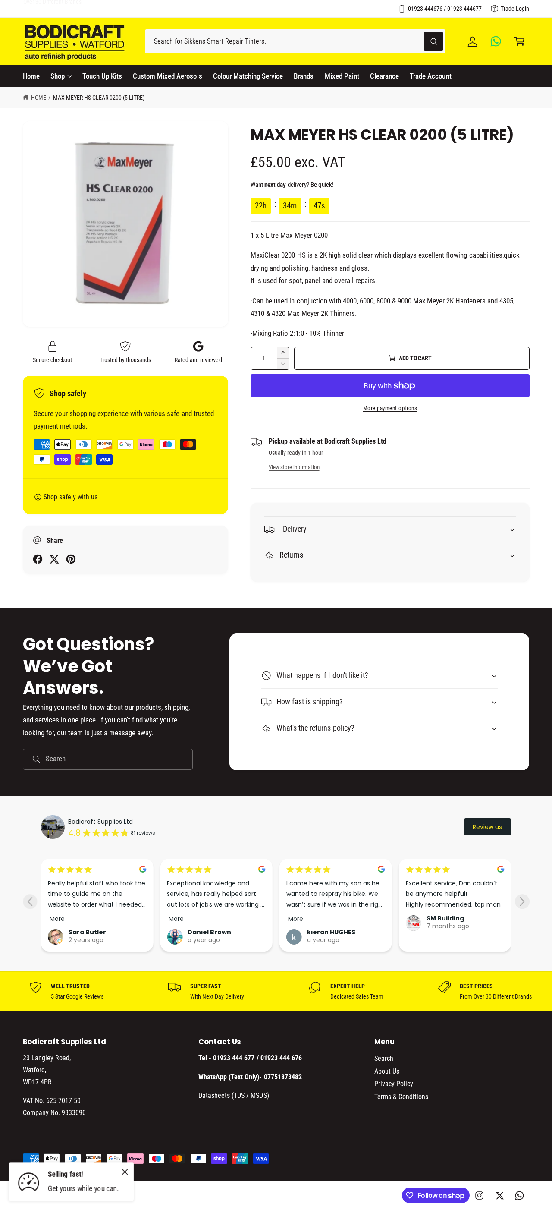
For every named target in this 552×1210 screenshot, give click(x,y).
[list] (276, 991)
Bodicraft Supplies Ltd (100, 821)
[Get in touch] (496, 41)
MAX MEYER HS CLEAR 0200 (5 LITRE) (99, 97)
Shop (57, 76)
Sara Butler (87, 932)
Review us (487, 826)
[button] (519, 41)
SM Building (445, 918)
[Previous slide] (30, 902)
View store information (294, 467)
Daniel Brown (209, 932)
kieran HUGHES (331, 932)
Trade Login (515, 8)
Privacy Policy (393, 1084)
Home (38, 97)
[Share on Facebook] (38, 559)
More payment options (390, 408)
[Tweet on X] (54, 559)
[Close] (125, 1172)
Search (383, 1058)
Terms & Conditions (401, 1097)
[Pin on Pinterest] (71, 559)
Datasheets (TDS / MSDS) (233, 1095)
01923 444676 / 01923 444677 (445, 8)
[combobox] (295, 41)
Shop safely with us (70, 497)
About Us (386, 1071)
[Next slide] (522, 902)
